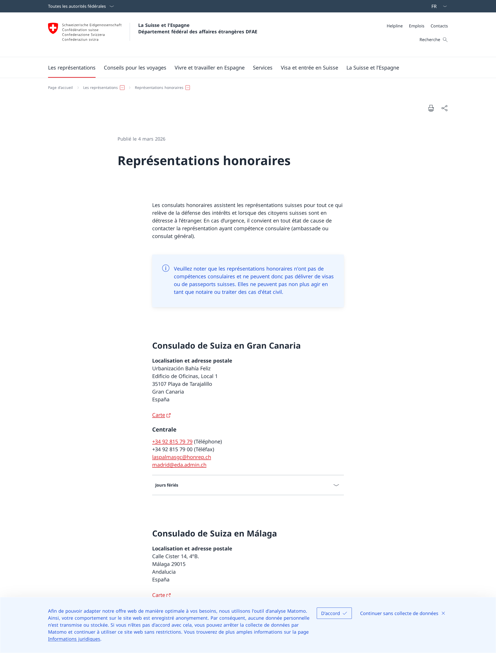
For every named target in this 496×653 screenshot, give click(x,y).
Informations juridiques (74, 639)
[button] (72, 67)
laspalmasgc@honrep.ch (181, 457)
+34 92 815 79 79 (172, 441)
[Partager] (444, 108)
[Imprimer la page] (431, 108)
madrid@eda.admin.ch (179, 464)
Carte (158, 414)
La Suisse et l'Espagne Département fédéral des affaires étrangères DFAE (197, 28)
